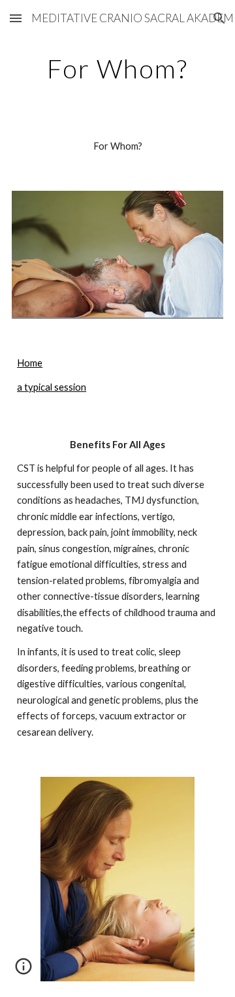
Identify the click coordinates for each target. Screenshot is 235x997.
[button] (15, 18)
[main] (117, 68)
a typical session (51, 387)
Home (29, 362)
